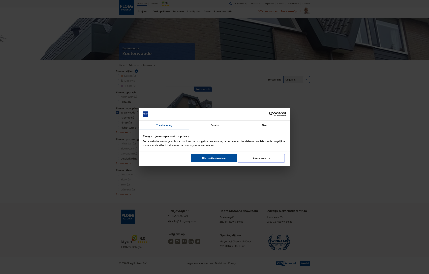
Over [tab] (265, 125)
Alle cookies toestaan (213, 158)
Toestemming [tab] (164, 125)
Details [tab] (214, 125)
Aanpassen (259, 158)
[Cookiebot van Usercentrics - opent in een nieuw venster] (271, 114)
